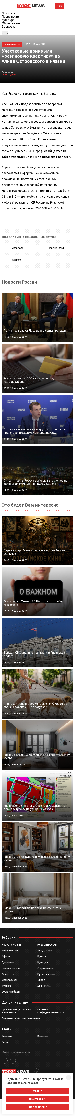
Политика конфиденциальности (51, 1011)
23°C (59, 6)
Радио (5, 1042)
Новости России (47, 944)
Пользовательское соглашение (21, 1018)
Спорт (41, 979)
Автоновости (10, 950)
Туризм (6, 985)
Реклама (7, 1036)
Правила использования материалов (16, 1011)
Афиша (6, 956)
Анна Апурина (9, 74)
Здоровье (8, 26)
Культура (8, 20)
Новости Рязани (11, 944)
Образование (11, 23)
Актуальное (45, 950)
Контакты (43, 1036)
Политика (8, 13)
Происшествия (12, 16)
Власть (42, 956)
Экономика (44, 985)
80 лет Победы (11, 991)
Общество (8, 974)
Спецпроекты (10, 979)
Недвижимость (11, 968)
